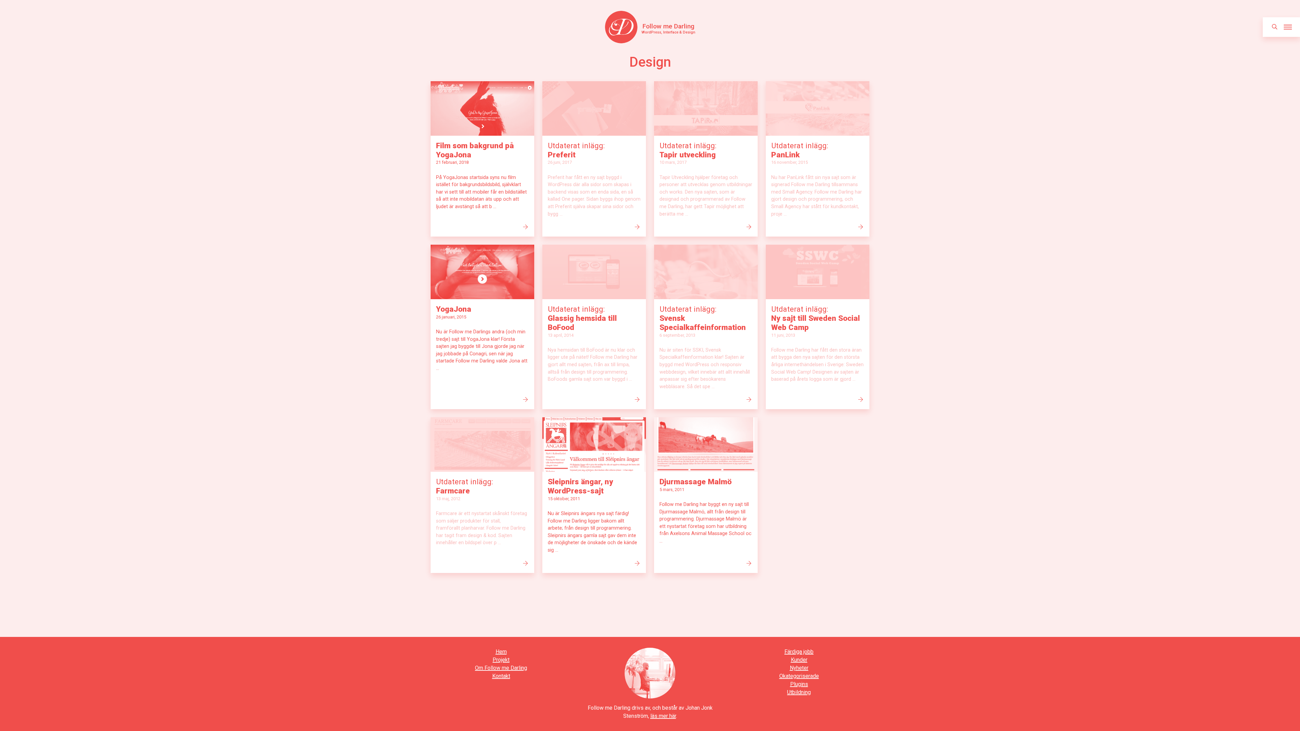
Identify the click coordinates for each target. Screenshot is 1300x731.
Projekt (501, 660)
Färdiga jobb (799, 651)
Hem (501, 651)
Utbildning (799, 692)
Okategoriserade (799, 676)
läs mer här (663, 716)
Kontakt (501, 676)
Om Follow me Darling (501, 668)
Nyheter (799, 668)
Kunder (799, 660)
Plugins (799, 684)
